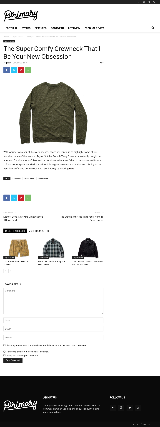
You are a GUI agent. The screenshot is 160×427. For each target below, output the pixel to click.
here (71, 168)
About (135, 424)
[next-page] (10, 271)
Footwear (57, 28)
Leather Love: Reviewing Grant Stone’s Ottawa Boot (23, 218)
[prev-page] (5, 271)
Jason (8, 63)
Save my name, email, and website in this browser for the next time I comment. (47, 345)
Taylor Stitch (17, 36)
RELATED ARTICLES (15, 231)
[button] (153, 28)
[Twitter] (154, 2)
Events (26, 28)
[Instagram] (144, 2)
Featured (41, 28)
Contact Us (145, 424)
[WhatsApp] (28, 70)
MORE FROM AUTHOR (39, 231)
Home (6, 36)
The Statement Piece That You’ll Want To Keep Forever (81, 218)
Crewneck (16, 178)
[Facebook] (138, 2)
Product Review (94, 28)
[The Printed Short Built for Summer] (19, 248)
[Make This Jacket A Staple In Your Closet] (53, 248)
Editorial (12, 28)
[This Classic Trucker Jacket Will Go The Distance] (87, 248)
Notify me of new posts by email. (23, 355)
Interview (74, 28)
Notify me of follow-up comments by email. (28, 351)
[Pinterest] (149, 2)
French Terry (29, 178)
